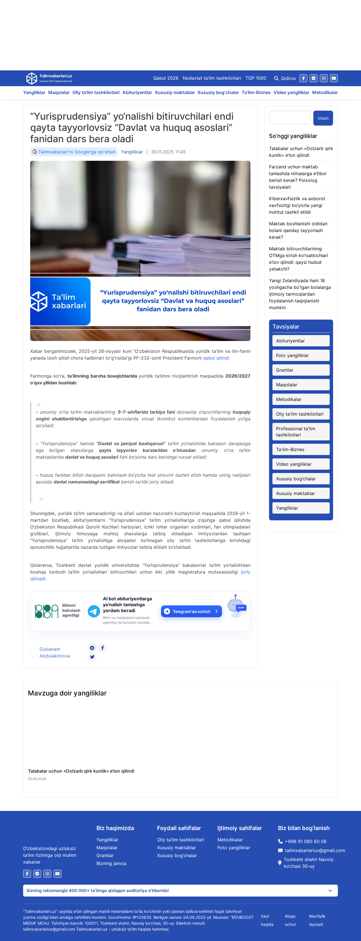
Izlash (323, 118)
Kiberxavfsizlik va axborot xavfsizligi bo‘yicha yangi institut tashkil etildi (297, 205)
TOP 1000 (255, 78)
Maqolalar (59, 92)
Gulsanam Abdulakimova (54, 652)
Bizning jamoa (111, 863)
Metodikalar (325, 92)
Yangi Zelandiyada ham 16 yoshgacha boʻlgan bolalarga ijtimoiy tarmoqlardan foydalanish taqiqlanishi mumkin (300, 294)
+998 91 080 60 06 (306, 841)
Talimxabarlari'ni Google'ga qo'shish (76, 152)
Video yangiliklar (291, 92)
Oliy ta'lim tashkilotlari (299, 414)
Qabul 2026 (166, 78)
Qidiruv (288, 78)
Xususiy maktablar (175, 92)
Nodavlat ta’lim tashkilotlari (212, 78)
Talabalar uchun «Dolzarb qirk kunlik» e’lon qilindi (81, 771)
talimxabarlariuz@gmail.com (315, 850)
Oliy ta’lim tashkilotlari (96, 92)
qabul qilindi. (216, 358)
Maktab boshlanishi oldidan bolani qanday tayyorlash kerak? (298, 230)
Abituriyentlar (137, 92)
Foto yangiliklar (292, 355)
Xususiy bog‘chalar (218, 92)
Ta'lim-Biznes (290, 449)
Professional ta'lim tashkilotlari (295, 432)
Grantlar (284, 370)
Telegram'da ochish (192, 611)
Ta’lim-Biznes (256, 92)
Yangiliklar (34, 92)
